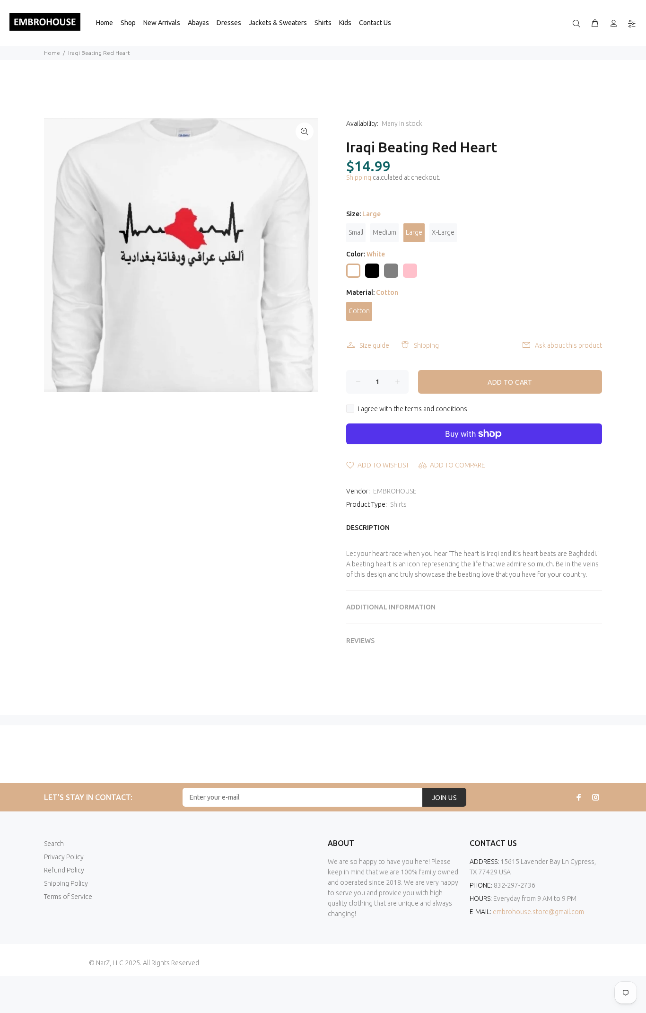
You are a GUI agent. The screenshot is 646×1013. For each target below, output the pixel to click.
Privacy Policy (64, 857)
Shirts (398, 504)
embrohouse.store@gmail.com (538, 912)
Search (54, 843)
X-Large (443, 232)
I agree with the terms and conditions (412, 409)
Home (52, 53)
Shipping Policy (66, 883)
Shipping (358, 177)
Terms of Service (68, 896)
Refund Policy (64, 870)
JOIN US (444, 798)
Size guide (374, 345)
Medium (384, 232)
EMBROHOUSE (395, 491)
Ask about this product (568, 345)
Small (356, 232)
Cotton (359, 311)
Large (414, 232)
